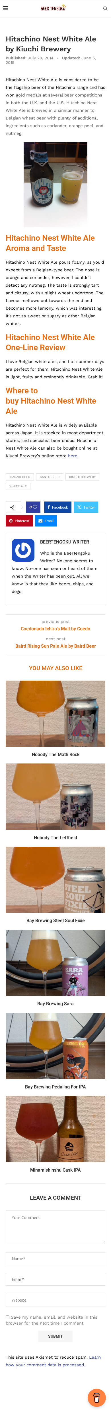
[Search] (105, 8)
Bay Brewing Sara (55, 1003)
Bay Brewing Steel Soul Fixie (55, 920)
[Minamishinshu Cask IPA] (55, 1129)
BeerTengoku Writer (64, 542)
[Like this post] (35, 507)
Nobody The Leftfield (55, 837)
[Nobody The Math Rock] (55, 714)
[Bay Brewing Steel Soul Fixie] (55, 880)
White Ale (18, 486)
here (72, 455)
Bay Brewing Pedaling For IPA (55, 1087)
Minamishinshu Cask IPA (55, 1170)
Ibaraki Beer (19, 477)
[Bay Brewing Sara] (55, 963)
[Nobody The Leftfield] (55, 796)
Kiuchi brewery (82, 477)
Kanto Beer (49, 477)
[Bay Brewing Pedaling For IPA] (55, 1046)
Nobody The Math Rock (55, 754)
